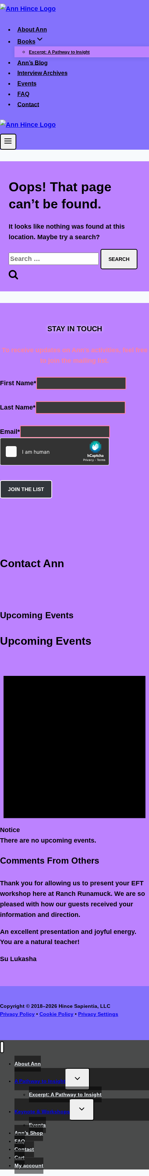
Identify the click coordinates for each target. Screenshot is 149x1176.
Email (10, 431)
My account (28, 1165)
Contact (28, 104)
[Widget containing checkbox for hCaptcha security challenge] (54, 451)
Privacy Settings (98, 1014)
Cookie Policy (56, 1014)
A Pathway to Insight (39, 1081)
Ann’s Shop (28, 1133)
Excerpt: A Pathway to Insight (59, 52)
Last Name (17, 407)
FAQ (23, 94)
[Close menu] (2, 1047)
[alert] (74, 752)
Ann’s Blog (32, 62)
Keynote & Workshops (42, 1111)
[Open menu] (8, 142)
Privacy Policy (17, 1014)
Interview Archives (42, 73)
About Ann (32, 29)
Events (27, 83)
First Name (18, 383)
